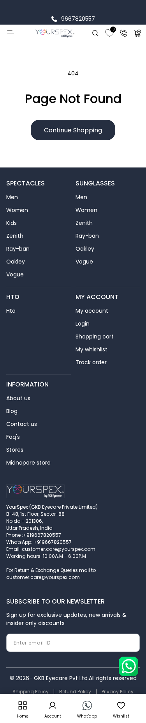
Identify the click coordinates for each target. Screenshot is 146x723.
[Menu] (10, 33)
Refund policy (75, 691)
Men (12, 197)
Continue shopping (73, 130)
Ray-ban (18, 249)
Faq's (13, 437)
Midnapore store (28, 463)
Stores (14, 450)
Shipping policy (30, 691)
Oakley (15, 261)
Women (17, 210)
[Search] (95, 33)
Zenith (14, 236)
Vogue (15, 274)
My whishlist (91, 349)
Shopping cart (95, 336)
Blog (12, 411)
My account (92, 311)
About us (18, 398)
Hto (11, 311)
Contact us (21, 424)
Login (83, 324)
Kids (11, 223)
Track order (91, 362)
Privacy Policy (118, 691)
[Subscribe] (130, 643)
